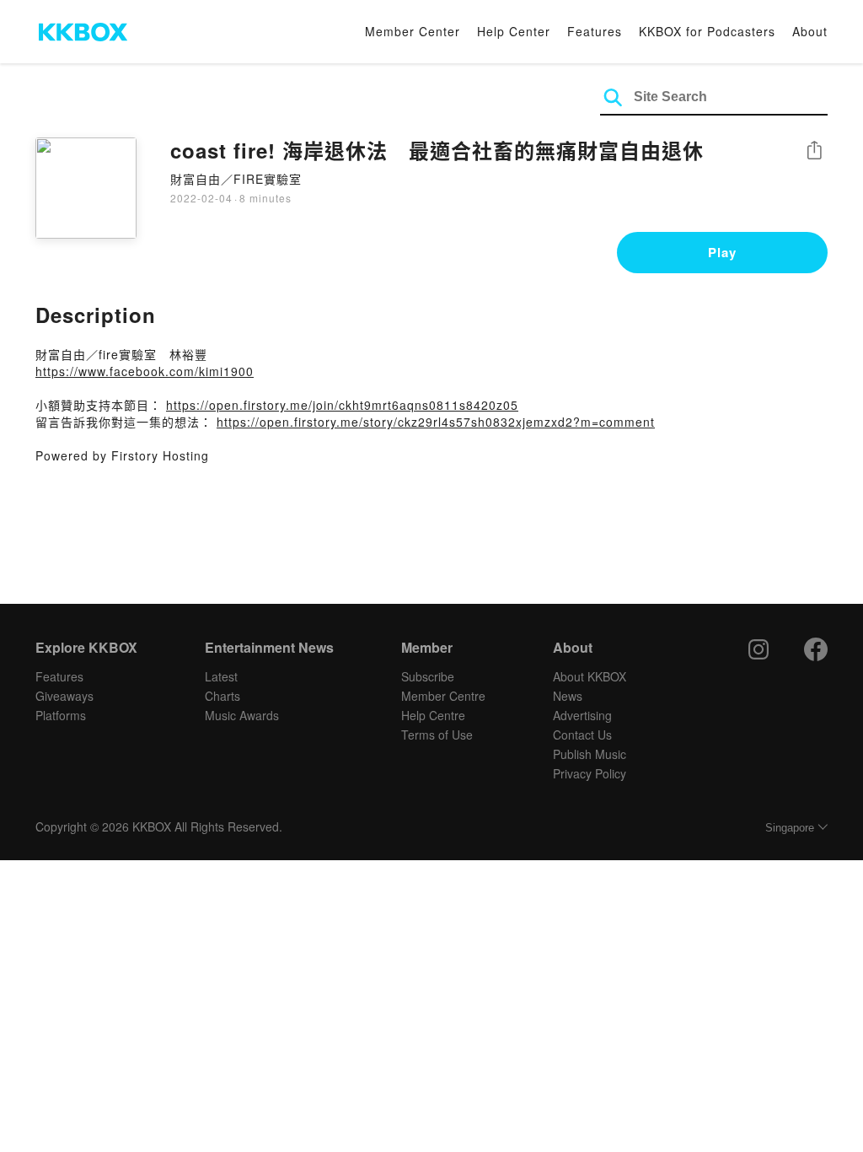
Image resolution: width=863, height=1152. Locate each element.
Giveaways (64, 695)
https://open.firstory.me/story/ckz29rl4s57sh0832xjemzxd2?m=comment (436, 421)
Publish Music (589, 754)
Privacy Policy (589, 773)
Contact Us (582, 734)
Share (814, 151)
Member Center (412, 31)
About (810, 31)
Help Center (513, 31)
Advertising (582, 715)
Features (594, 31)
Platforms (60, 715)
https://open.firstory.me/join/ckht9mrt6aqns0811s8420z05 (342, 404)
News (567, 695)
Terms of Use (437, 734)
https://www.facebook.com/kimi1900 (144, 371)
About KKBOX (589, 676)
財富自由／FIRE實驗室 (236, 178)
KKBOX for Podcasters (707, 31)
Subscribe (427, 676)
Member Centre (443, 695)
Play (722, 252)
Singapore (789, 827)
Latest (221, 676)
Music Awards (242, 715)
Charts (222, 695)
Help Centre (433, 715)
